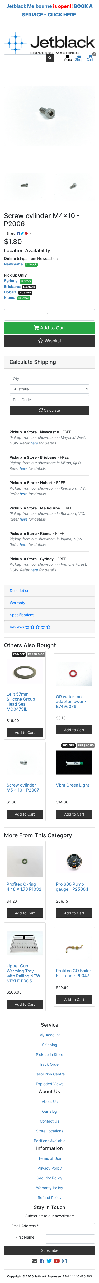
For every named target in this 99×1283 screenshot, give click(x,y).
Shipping (49, 1044)
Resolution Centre (49, 1074)
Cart (91, 58)
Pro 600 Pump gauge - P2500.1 (72, 887)
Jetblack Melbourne (29, 6)
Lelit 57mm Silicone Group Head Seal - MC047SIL (21, 702)
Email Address (25, 1226)
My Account (49, 1035)
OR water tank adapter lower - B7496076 (71, 701)
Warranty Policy (49, 1187)
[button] (49, 341)
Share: (11, 234)
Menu (67, 60)
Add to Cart (52, 327)
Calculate (51, 410)
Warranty (17, 602)
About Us (50, 1101)
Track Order (49, 1064)
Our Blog (49, 1111)
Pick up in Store (49, 1054)
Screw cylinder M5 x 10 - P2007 (23, 788)
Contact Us (49, 1121)
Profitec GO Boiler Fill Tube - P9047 (73, 973)
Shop (79, 60)
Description (19, 590)
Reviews (17, 627)
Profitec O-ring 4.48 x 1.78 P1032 (24, 887)
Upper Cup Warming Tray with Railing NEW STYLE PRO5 (23, 973)
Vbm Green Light (72, 785)
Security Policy (49, 1178)
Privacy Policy (49, 1168)
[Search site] (50, 58)
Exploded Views (49, 1084)
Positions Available (49, 1140)
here (34, 443)
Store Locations (49, 1131)
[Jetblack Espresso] (49, 43)
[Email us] (34, 1261)
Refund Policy (50, 1197)
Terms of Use (49, 1158)
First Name (25, 1237)
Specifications (22, 615)
